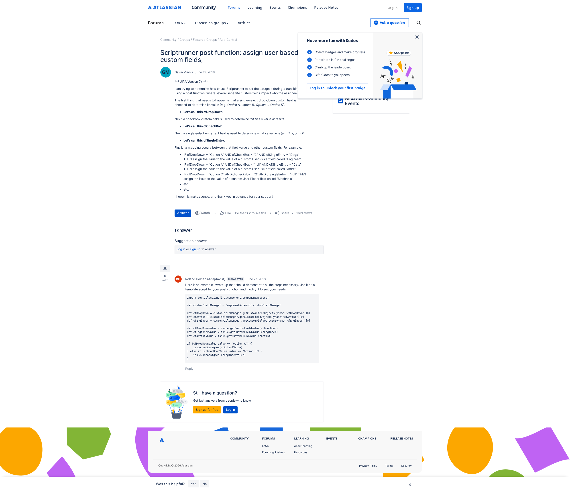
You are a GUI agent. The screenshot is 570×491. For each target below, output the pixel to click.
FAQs (265, 446)
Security (406, 465)
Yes (193, 484)
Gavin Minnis (184, 72)
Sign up (413, 7)
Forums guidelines (273, 452)
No (205, 484)
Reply (189, 368)
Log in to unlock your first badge (337, 87)
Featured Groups (205, 39)
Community (204, 7)
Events (275, 7)
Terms (389, 465)
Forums (234, 7)
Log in (392, 7)
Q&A (179, 22)
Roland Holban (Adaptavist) (205, 279)
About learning (303, 446)
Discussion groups (211, 22)
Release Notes (326, 7)
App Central (228, 39)
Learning (255, 7)
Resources (300, 452)
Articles (244, 22)
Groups (184, 39)
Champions (297, 7)
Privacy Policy (368, 465)
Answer (183, 213)
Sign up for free (207, 409)
